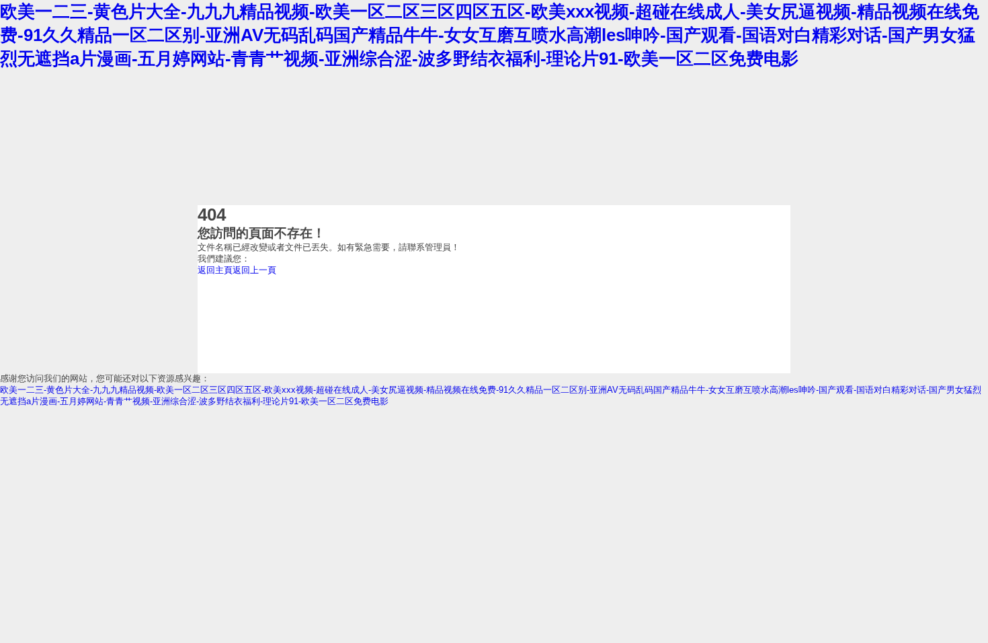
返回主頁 (215, 270)
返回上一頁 (254, 270)
